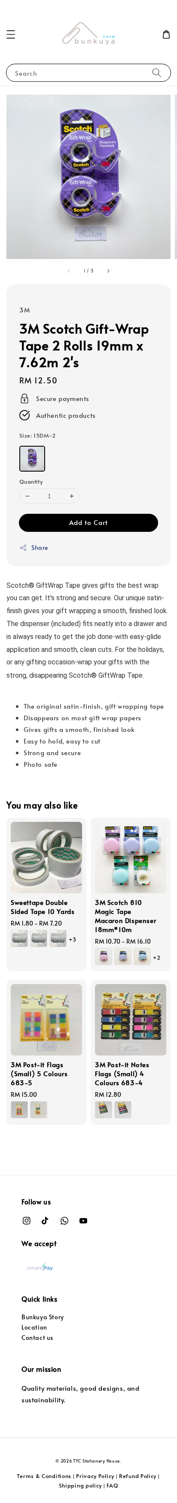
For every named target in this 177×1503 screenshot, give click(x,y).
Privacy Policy (95, 1476)
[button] (10, 34)
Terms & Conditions (44, 1476)
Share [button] (39, 547)
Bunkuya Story (42, 1317)
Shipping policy (80, 1485)
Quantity (31, 481)
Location (34, 1327)
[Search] (157, 72)
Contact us (37, 1337)
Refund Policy (137, 1476)
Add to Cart (88, 522)
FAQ (112, 1485)
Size (37, 435)
